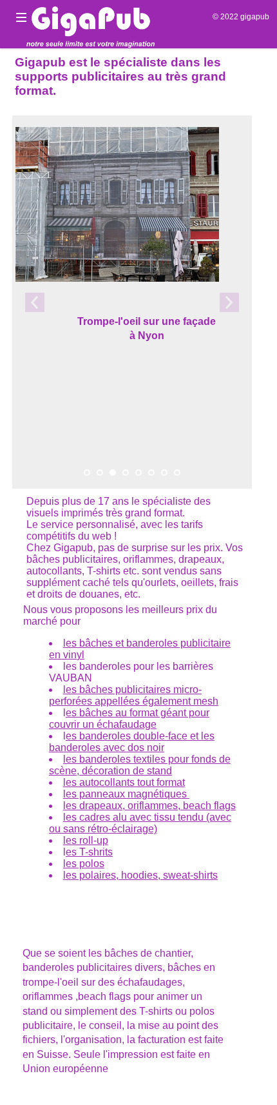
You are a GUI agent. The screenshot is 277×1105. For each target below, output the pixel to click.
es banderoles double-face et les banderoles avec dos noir (132, 741)
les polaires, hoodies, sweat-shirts (140, 875)
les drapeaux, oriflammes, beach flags (149, 805)
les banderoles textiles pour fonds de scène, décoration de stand (140, 765)
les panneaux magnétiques (126, 793)
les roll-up (85, 840)
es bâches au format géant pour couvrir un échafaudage (129, 718)
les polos (83, 863)
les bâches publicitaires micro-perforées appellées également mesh (133, 695)
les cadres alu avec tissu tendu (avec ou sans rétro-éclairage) (140, 823)
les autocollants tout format (124, 782)
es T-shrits (89, 851)
